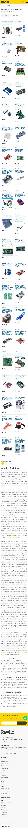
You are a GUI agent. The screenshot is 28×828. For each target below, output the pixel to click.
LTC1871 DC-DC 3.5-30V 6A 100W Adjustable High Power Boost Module (20, 377)
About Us (3, 781)
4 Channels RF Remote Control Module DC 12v (7, 44)
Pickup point (4, 812)
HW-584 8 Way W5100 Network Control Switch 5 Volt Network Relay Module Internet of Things (20, 287)
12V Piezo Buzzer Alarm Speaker (19, 419)
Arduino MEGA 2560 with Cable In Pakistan (7, 84)
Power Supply (4, 763)
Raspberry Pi (4, 775)
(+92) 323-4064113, (9, 739)
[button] (21, 2)
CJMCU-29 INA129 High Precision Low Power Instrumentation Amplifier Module (7, 377)
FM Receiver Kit (18, 43)
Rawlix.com (8, 632)
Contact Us (3, 807)
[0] (25, 1)
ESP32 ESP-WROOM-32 (7, 63)
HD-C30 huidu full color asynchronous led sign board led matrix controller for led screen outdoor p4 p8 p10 (7, 242)
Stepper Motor (4, 761)
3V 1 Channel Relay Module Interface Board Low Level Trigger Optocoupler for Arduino (20, 194)
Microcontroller (4, 777)
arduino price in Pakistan (13, 537)
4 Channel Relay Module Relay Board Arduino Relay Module (20, 64)
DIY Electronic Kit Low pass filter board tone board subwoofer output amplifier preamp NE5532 (20, 107)
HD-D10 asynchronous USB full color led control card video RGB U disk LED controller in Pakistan (20, 355)
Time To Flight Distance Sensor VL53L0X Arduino (6, 106)
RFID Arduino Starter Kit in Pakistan (20, 398)
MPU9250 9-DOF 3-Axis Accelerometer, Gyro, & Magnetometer (7, 264)
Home (2, 5)
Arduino (4, 20)
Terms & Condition (5, 788)
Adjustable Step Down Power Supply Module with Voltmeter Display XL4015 (7, 172)
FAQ (2, 800)
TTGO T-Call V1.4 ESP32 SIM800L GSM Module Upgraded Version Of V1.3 (7, 23)
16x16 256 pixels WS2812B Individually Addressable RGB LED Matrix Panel (7, 311)
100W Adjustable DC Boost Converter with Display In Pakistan (7, 398)
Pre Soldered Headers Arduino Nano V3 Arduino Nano (20, 85)
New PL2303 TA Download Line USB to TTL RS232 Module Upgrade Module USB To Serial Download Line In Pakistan (20, 218)
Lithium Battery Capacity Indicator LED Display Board (19, 171)
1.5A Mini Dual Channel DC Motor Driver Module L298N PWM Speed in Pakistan (20, 333)
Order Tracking (4, 814)
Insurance (3, 805)
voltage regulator (23, 611)
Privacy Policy (4, 791)
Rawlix (4, 823)
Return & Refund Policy (6, 803)
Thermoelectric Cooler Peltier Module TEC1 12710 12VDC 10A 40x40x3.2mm (7, 129)
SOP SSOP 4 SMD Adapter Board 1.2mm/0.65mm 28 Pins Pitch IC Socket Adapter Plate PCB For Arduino (7, 288)
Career (2, 786)
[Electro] (5, 2)
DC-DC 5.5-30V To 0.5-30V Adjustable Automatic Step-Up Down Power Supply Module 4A (7, 441)
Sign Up (22, 723)
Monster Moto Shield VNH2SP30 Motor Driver (7, 150)
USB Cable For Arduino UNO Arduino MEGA (20, 310)
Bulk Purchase (4, 810)
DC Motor (3, 770)
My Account (4, 817)
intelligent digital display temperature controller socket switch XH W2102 (20, 441)
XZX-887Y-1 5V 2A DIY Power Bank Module (20, 128)
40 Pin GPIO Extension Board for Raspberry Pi (7, 419)
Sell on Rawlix (4, 793)
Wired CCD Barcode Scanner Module (19, 22)
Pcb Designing (4, 768)
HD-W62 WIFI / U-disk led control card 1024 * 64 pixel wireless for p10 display (20, 265)
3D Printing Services (6, 766)
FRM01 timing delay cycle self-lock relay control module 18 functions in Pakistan (20, 241)
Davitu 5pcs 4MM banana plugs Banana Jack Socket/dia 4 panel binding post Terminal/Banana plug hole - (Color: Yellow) (7, 194)
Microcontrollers (5, 491)
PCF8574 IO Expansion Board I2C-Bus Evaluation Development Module (7, 333)
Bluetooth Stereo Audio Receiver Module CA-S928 (19, 150)
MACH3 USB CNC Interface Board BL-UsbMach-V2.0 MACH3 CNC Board (7, 354)
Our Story (3, 784)
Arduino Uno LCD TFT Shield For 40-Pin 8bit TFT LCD (7, 217)
